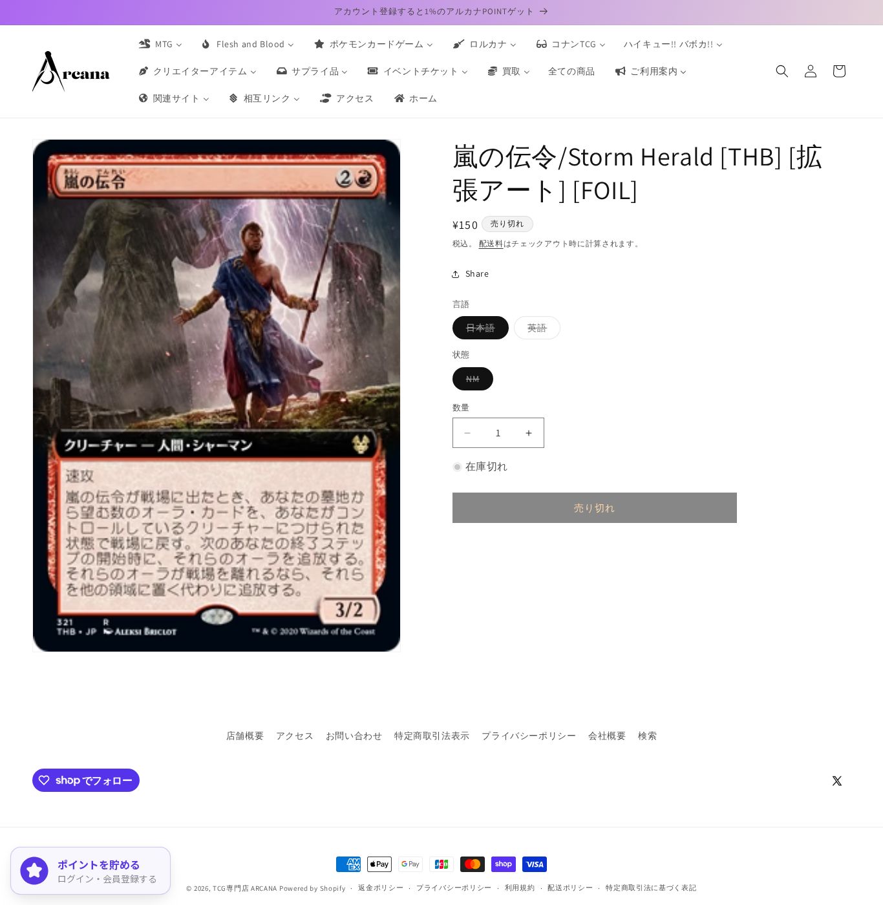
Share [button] (477, 273)
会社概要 (607, 735)
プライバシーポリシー (529, 735)
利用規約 (520, 887)
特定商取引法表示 (432, 735)
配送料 (491, 243)
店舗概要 (245, 735)
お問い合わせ (354, 735)
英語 (541, 330)
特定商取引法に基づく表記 (651, 887)
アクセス (295, 735)
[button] (782, 71)
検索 (647, 735)
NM (477, 381)
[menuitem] (159, 44)
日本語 (485, 330)
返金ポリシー (380, 887)
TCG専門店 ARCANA (245, 888)
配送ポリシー (570, 887)
